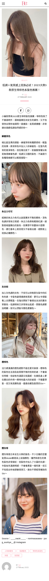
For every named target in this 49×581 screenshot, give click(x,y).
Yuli (19, 565)
